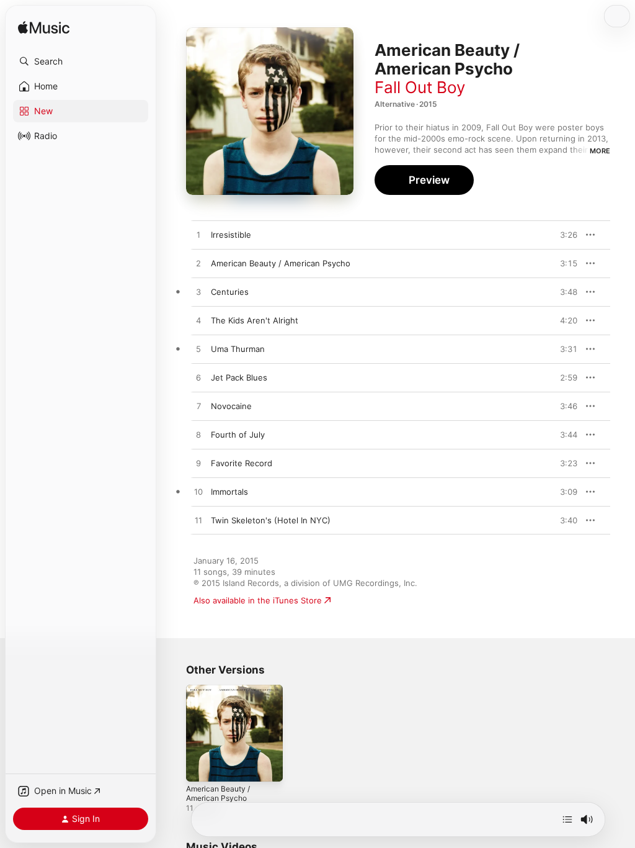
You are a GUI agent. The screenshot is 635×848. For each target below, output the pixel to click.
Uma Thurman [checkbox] (238, 349)
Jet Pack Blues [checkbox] (239, 377)
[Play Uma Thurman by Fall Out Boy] (198, 349)
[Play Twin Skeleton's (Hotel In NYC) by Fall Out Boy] (198, 520)
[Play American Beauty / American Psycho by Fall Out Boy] (198, 263)
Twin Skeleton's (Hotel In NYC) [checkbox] (271, 520)
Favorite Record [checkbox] (241, 463)
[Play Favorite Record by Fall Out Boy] (198, 463)
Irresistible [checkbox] (231, 235)
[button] (81, 61)
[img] (43, 28)
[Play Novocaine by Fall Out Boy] (198, 406)
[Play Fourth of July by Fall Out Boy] (198, 435)
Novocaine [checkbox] (231, 406)
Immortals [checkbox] (229, 492)
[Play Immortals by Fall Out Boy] (198, 492)
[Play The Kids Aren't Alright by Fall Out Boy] (198, 321)
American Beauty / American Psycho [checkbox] (280, 263)
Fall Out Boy (420, 87)
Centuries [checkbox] (230, 292)
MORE (600, 151)
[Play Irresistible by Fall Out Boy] (198, 235)
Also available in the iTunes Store (257, 600)
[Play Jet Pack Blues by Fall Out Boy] (198, 378)
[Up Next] (567, 819)
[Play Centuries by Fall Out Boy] (198, 292)
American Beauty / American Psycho (218, 793)
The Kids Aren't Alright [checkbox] (254, 320)
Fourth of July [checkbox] (238, 435)
